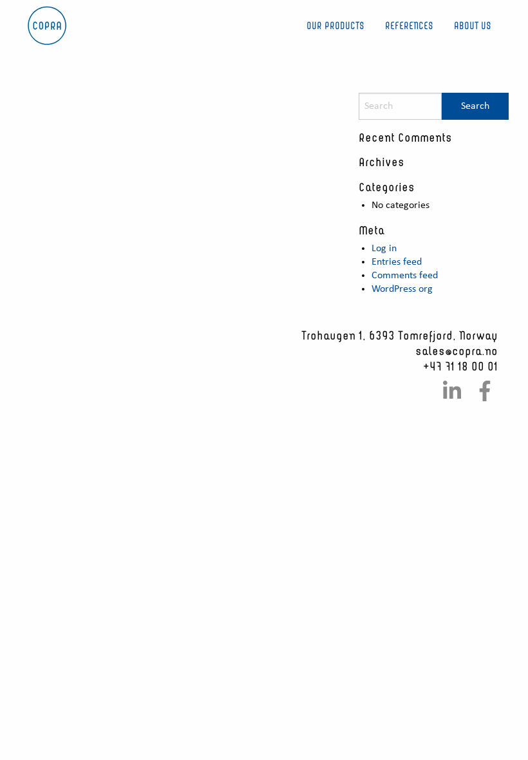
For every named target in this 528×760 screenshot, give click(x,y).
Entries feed (397, 262)
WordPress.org (402, 289)
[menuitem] (335, 26)
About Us (472, 26)
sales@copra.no (456, 350)
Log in (384, 248)
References (409, 26)
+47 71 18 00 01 (460, 365)
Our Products (335, 26)
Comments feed (405, 276)
